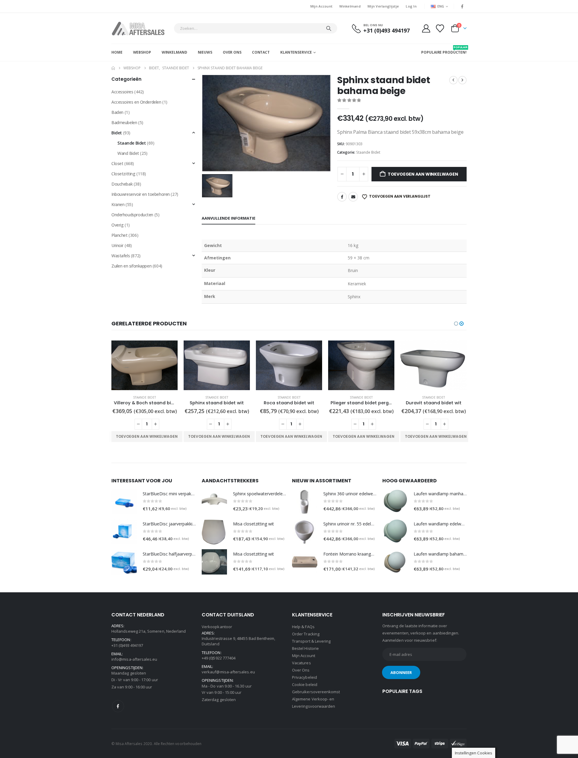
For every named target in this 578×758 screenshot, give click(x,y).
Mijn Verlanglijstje (383, 6)
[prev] (453, 80)
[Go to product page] (144, 365)
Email (353, 197)
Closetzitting (123, 174)
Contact (261, 52)
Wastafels (120, 255)
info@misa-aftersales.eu (134, 659)
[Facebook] (462, 6)
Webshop (142, 52)
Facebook (342, 197)
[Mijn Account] (426, 28)
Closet (117, 163)
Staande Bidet (368, 152)
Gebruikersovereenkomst (316, 691)
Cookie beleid (304, 684)
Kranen (117, 204)
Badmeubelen (124, 122)
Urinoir (117, 245)
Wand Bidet (128, 153)
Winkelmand (350, 6)
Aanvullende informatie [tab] (228, 218)
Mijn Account (321, 6)
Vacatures (301, 663)
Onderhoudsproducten (132, 215)
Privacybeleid (304, 677)
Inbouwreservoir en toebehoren (140, 194)
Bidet (116, 133)
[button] (456, 323)
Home (117, 52)
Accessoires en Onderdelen (136, 102)
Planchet (119, 235)
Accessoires (122, 92)
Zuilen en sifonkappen (131, 266)
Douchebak (121, 184)
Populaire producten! (444, 50)
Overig (117, 225)
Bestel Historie (305, 648)
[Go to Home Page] (113, 68)
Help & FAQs (303, 626)
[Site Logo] (141, 28)
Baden (117, 112)
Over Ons (232, 52)
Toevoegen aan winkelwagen (423, 174)
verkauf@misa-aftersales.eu (228, 672)
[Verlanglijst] (440, 28)
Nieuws (205, 52)
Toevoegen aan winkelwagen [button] (147, 436)
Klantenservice (296, 52)
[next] (462, 80)
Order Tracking (305, 634)
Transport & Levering (311, 641)
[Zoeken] (328, 28)
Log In (411, 6)
